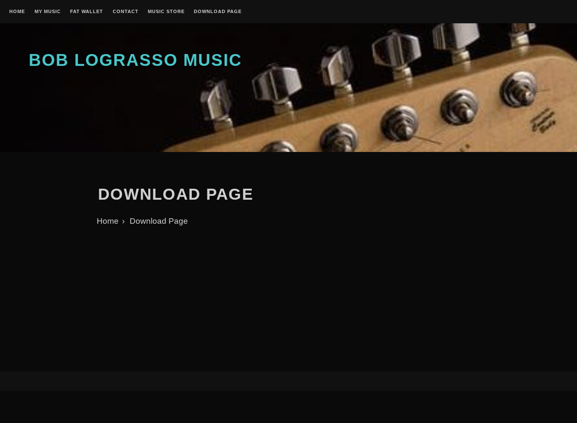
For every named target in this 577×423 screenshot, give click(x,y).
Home (17, 11)
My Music (48, 11)
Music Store (166, 11)
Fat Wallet (86, 11)
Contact (126, 11)
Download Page (218, 11)
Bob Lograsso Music (135, 60)
